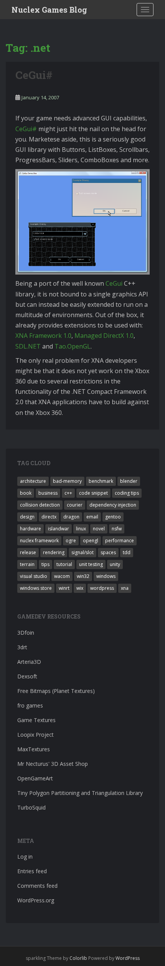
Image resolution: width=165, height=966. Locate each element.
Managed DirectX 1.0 (104, 335)
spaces (108, 552)
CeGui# (34, 75)
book (25, 493)
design (27, 516)
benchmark (101, 481)
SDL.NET (28, 346)
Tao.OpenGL (72, 346)
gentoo (113, 516)
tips (45, 564)
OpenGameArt (35, 778)
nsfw (117, 528)
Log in (25, 856)
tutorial (64, 564)
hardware (30, 528)
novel (99, 528)
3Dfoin (25, 632)
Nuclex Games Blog (49, 10)
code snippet (93, 493)
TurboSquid (31, 807)
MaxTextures (33, 749)
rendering (53, 552)
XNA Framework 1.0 (43, 335)
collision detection (40, 505)
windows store (36, 588)
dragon (71, 516)
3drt (22, 647)
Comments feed (37, 885)
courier (74, 505)
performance (119, 540)
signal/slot (82, 552)
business (48, 493)
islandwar (58, 528)
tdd (126, 552)
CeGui (114, 283)
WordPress (128, 958)
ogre (71, 540)
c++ (68, 493)
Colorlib (78, 958)
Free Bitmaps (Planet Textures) (56, 690)
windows (106, 576)
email (92, 516)
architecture (33, 481)
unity (115, 564)
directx (48, 516)
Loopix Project (35, 734)
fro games (30, 705)
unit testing (91, 564)
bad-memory (67, 481)
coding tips (127, 493)
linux (81, 528)
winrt (64, 588)
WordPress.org (35, 900)
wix (79, 588)
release (28, 552)
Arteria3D (29, 661)
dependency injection (112, 505)
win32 (83, 576)
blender (128, 481)
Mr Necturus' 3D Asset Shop (52, 763)
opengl (90, 540)
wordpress (102, 588)
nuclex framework (39, 540)
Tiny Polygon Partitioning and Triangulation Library (80, 792)
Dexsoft (27, 676)
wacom (62, 576)
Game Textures (36, 720)
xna (125, 588)
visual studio (33, 576)
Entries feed (32, 871)
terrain (27, 564)
